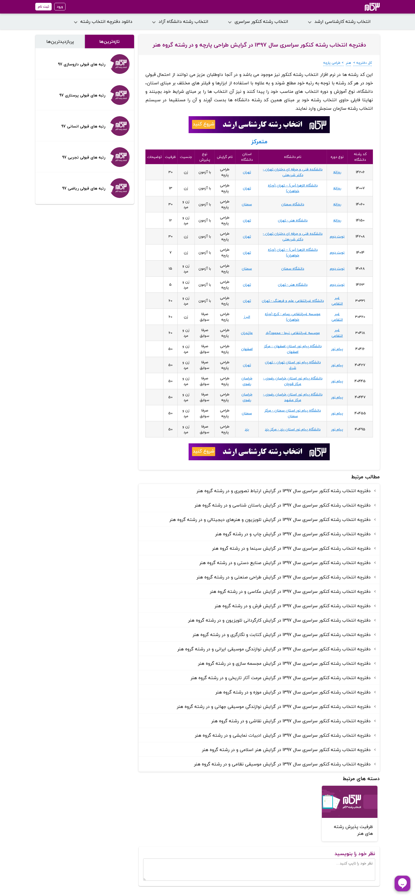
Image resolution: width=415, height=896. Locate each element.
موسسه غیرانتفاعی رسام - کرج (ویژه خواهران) (292, 317)
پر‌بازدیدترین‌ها (60, 41)
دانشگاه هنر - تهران (292, 220)
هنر (348, 63)
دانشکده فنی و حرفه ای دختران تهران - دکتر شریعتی (292, 172)
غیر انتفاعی (337, 301)
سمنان (247, 204)
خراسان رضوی (246, 381)
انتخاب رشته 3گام (365, 7)
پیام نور (337, 349)
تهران (247, 172)
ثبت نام (43, 7)
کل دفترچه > (362, 63)
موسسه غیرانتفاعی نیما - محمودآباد (293, 333)
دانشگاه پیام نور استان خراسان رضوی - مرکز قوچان (292, 381)
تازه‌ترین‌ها (109, 41)
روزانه (337, 172)
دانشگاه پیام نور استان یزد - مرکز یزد (292, 429)
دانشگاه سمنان (292, 204)
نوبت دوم (337, 236)
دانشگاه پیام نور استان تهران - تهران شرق (293, 365)
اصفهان (247, 349)
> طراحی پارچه (333, 63)
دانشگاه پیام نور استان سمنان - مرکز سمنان (293, 413)
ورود (60, 7)
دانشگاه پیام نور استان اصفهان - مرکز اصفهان (293, 349)
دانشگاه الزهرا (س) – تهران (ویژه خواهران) (293, 188)
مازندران (247, 333)
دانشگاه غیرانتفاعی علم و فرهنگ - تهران (293, 301)
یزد (247, 429)
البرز (247, 317)
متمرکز (259, 141)
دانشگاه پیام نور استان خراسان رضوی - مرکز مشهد (292, 397)
